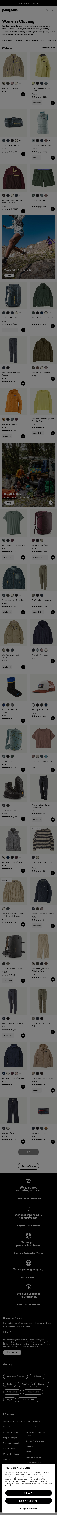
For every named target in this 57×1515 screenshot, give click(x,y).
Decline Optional (28, 1500)
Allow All (28, 1493)
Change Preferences (29, 1508)
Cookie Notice (37, 1483)
